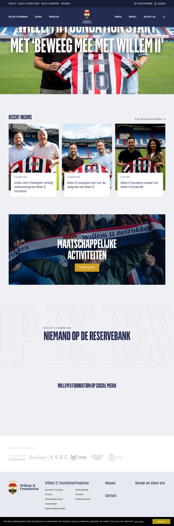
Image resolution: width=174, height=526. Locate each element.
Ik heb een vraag (145, 4)
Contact (132, 17)
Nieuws (38, 17)
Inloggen (161, 4)
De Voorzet (48, 494)
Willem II (12, 4)
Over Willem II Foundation (54, 490)
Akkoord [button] (161, 521)
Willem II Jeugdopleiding (28, 4)
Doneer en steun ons (150, 483)
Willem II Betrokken (18, 17)
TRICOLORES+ (66, 4)
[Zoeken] (164, 17)
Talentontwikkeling (81, 490)
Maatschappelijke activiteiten (55, 509)
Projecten (54, 17)
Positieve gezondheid (82, 499)
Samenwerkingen (51, 504)
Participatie (79, 494)
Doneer (118, 17)
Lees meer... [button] (139, 521)
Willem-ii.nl (150, 17)
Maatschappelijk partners (54, 499)
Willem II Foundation (50, 4)
